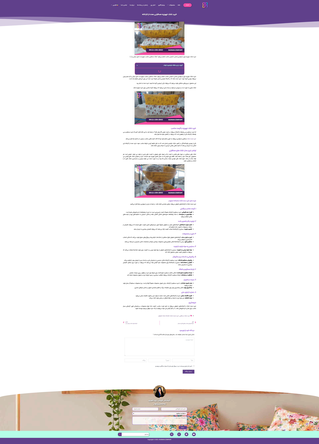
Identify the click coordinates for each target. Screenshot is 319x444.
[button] (187, 5)
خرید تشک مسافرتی (184, 316)
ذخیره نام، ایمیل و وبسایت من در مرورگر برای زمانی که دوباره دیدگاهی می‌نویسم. (173, 366)
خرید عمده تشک (191, 139)
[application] (168, 5)
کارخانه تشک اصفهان (163, 316)
